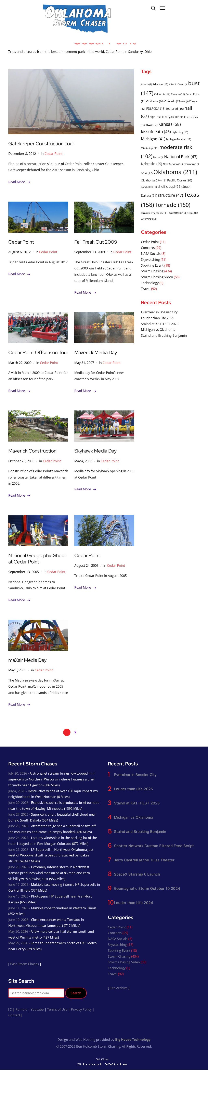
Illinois (181, 117)
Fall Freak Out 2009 (95, 242)
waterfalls (177, 213)
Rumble (21, 1009)
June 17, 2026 (18, 884)
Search (76, 993)
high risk (158, 117)
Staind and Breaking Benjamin (164, 335)
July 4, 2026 (16, 791)
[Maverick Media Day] (104, 315)
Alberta (146, 84)
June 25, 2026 (18, 826)
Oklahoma (175, 172)
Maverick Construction (32, 451)
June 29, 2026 (18, 802)
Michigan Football (178, 139)
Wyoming (149, 218)
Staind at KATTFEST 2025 (159, 324)
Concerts (148, 247)
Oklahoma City (153, 180)
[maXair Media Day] (38, 622)
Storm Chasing (152, 271)
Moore (158, 157)
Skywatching (150, 259)
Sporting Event (152, 265)
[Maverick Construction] (38, 413)
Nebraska (151, 163)
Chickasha (155, 101)
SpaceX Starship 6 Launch (137, 874)
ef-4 (184, 101)
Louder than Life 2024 (133, 903)
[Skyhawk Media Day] (104, 413)
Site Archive (119, 988)
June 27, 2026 (18, 814)
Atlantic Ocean (178, 84)
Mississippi (149, 148)
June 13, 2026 (18, 896)
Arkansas (160, 84)
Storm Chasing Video (157, 277)
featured (175, 109)
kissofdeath (156, 131)
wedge (192, 212)
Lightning (180, 132)
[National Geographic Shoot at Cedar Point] (38, 518)
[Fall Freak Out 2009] (104, 204)
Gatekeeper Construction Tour (41, 143)
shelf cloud (170, 186)
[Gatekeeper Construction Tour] (71, 71)
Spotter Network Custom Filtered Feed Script (154, 846)
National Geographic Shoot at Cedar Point (37, 558)
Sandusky (149, 186)
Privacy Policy (81, 1009)
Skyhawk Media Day (95, 451)
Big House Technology (133, 1039)
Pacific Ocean (179, 180)
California (162, 94)
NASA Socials (151, 253)
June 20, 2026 (18, 867)
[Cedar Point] (38, 204)
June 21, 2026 (18, 849)
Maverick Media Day (95, 352)
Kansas (169, 124)
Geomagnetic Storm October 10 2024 (147, 888)
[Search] (153, 8)
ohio (147, 173)
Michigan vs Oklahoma (158, 329)
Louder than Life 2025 (157, 318)
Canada (178, 94)
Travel (145, 289)
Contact (14, 1015)
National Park (180, 156)
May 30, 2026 (18, 931)
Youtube (37, 1009)
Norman (191, 164)
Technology (150, 283)
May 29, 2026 (18, 943)
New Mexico (173, 164)
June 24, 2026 (18, 838)
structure (170, 195)
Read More (16, 182)
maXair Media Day (27, 660)
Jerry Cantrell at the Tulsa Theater (144, 860)
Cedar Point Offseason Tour (38, 352)
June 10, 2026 (18, 919)
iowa (151, 125)
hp (171, 117)
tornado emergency (154, 212)
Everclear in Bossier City (159, 312)
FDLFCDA (155, 108)
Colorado (172, 101)
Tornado (172, 204)
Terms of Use (57, 1009)
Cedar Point (53, 153)
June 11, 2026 (18, 908)
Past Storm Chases (24, 964)
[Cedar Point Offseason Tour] (38, 315)
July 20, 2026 (17, 773)
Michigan (153, 138)
